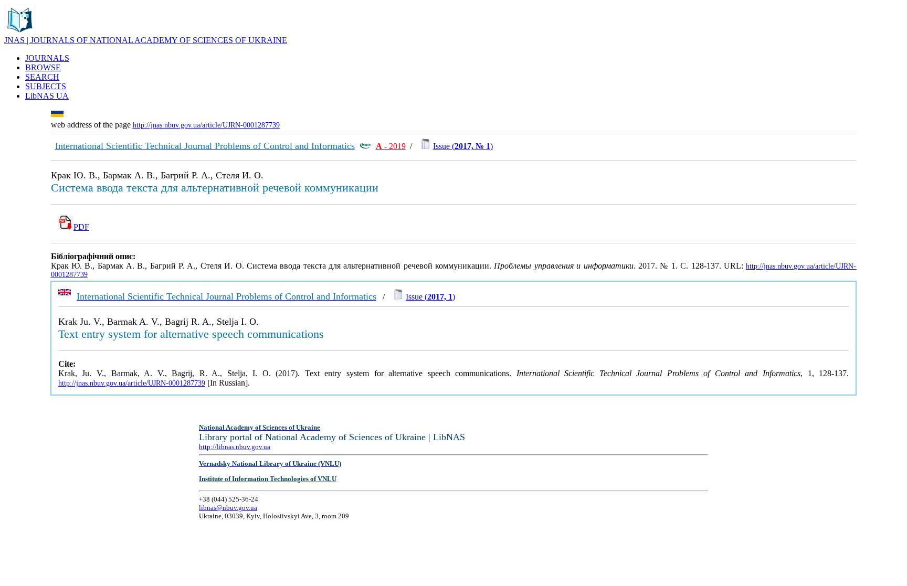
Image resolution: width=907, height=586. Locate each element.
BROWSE (43, 67)
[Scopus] (365, 146)
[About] (20, 32)
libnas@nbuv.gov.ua (228, 508)
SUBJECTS (45, 86)
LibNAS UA (47, 95)
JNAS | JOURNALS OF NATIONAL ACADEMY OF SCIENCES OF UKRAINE (145, 40)
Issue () (463, 146)
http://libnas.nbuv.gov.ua (234, 447)
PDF (81, 226)
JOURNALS (47, 58)
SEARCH (42, 76)
